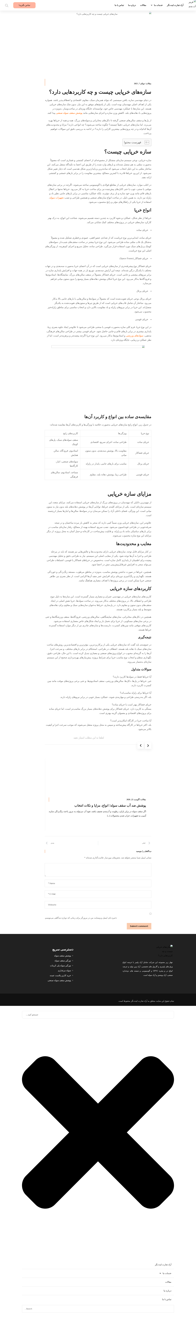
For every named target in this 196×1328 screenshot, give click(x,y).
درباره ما (132, 5)
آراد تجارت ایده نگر (175, 5)
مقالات (143, 5)
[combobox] (98, 1014)
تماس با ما (119, 5)
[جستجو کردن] (171, 1319)
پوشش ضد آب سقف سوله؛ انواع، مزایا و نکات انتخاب (110, 805)
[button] (140, 745)
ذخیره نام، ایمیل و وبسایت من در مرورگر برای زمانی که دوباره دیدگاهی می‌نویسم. (81, 918)
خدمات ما (158, 5)
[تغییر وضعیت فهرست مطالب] (146, 142)
